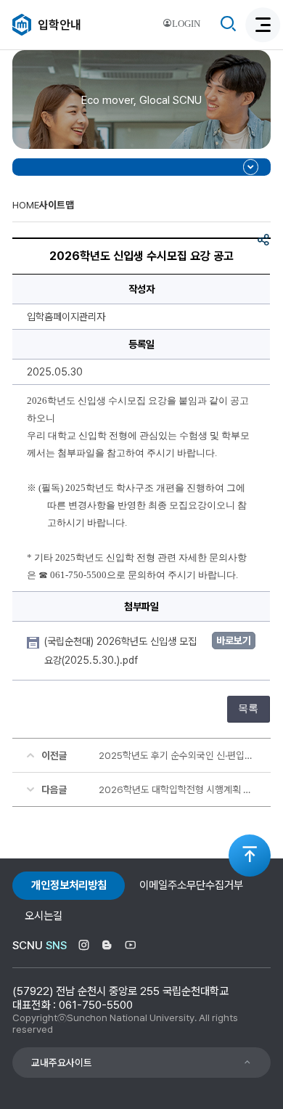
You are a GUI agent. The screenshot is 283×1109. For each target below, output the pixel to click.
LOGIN (186, 24)
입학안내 (59, 24)
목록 (248, 708)
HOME (25, 205)
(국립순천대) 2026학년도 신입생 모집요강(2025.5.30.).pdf (120, 650)
